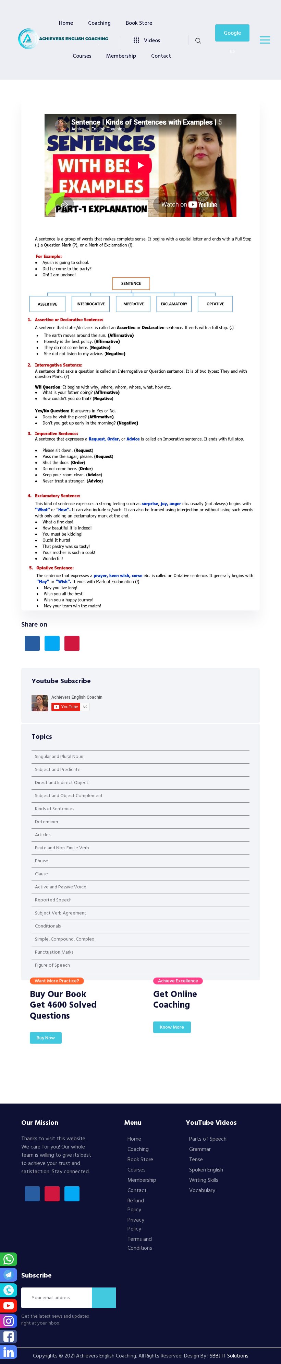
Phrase (41, 861)
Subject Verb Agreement (60, 913)
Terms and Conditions (139, 1244)
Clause (41, 874)
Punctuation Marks (54, 952)
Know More (172, 1034)
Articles (42, 835)
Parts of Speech (208, 1139)
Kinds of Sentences (54, 809)
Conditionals (48, 926)
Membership (121, 56)
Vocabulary (202, 1190)
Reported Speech (53, 900)
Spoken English (206, 1170)
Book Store (139, 23)
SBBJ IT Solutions (229, 1356)
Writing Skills (203, 1180)
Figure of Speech (52, 965)
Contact (161, 56)
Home (66, 23)
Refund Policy (135, 1205)
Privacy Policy (135, 1225)
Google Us (232, 35)
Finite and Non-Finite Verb (62, 848)
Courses (82, 56)
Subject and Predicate (58, 770)
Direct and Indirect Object (61, 783)
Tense (196, 1159)
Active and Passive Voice (60, 887)
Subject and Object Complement (69, 796)
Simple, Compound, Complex (64, 939)
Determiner (46, 822)
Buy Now (46, 1045)
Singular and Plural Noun (59, 757)
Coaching (99, 23)
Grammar (200, 1149)
